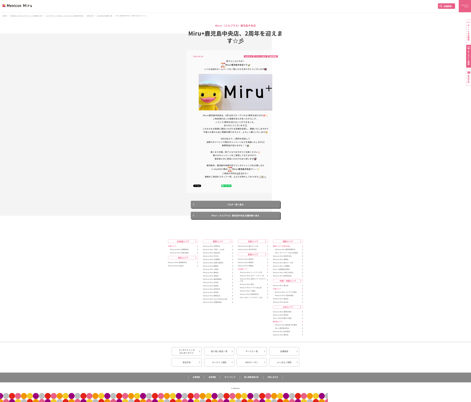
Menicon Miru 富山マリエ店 (248, 246)
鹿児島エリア (277, 322)
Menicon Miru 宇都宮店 (211, 246)
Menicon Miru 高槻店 (280, 259)
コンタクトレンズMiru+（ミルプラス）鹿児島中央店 (64, 16)
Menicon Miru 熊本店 (280, 315)
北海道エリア (183, 241)
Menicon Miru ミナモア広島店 (286, 292)
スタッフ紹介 (260, 56)
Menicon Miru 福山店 (280, 286)
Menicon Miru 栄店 (247, 284)
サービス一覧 (252, 351)
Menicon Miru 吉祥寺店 (211, 289)
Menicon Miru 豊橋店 (245, 266)
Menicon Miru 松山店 (280, 302)
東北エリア (183, 257)
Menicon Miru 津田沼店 (211, 253)
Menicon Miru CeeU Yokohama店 (215, 299)
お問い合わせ (272, 377)
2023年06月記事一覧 (104, 16)
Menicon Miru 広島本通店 (284, 295)
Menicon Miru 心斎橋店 (281, 266)
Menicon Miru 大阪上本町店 (283, 273)
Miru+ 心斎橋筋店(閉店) (281, 269)
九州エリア (288, 306)
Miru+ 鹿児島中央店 (282, 328)
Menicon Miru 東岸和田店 (282, 276)
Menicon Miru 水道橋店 (211, 259)
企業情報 (196, 377)
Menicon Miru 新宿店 (210, 286)
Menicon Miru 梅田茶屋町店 (285, 249)
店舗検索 (448, 6)
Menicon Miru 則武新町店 (249, 294)
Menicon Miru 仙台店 (175, 266)
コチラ (239, 173)
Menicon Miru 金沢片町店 (247, 249)
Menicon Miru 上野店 (210, 269)
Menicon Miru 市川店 (210, 256)
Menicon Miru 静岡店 (245, 262)
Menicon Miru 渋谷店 (210, 282)
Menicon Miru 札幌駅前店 (179, 249)
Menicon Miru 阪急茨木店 (282, 256)
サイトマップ (230, 377)
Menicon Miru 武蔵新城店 (212, 302)
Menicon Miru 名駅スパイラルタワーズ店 (253, 280)
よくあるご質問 (284, 362)
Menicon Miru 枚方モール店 (283, 263)
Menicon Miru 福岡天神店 (282, 312)
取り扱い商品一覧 (219, 351)
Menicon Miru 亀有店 (210, 273)
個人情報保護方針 (251, 377)
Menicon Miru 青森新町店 (177, 262)
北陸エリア (253, 241)
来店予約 (187, 362)
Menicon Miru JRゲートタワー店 (252, 276)
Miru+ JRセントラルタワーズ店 (251, 298)
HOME (4, 16)
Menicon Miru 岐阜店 (245, 259)
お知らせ (248, 56)
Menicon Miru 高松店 (280, 299)
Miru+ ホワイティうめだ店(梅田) (286, 253)
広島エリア (277, 289)
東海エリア (253, 254)
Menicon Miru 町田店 (210, 292)
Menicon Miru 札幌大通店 (179, 253)
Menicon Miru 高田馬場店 (212, 279)
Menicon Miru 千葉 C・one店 (213, 249)
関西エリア (288, 241)
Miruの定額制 (468, 32)
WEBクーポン (251, 362)
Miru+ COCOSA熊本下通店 (282, 318)
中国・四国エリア (288, 280)
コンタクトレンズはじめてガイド (186, 351)
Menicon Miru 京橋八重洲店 (213, 263)
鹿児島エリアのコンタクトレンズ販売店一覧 (26, 16)
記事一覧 (90, 16)
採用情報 (212, 377)
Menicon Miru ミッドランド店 (251, 272)
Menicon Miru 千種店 (247, 291)
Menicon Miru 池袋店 (210, 276)
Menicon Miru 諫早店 (280, 335)
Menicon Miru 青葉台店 (211, 296)
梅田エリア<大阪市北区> (282, 246)
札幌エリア (172, 246)
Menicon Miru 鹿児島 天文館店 (286, 325)
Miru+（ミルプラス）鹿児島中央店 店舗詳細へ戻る (235, 215)
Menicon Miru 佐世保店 (281, 332)
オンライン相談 (219, 362)
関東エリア (218, 241)
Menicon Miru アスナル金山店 (251, 288)
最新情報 (273, 56)
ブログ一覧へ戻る (235, 204)
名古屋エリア (243, 269)
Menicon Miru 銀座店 (210, 266)
